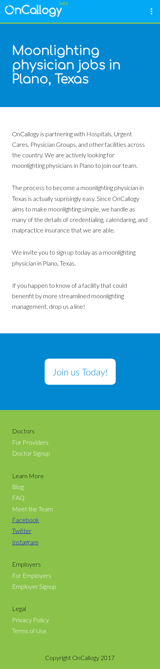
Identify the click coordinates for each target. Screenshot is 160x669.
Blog (18, 486)
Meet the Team (32, 508)
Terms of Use (29, 630)
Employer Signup (34, 586)
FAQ (18, 497)
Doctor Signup (31, 453)
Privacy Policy (30, 619)
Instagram (25, 542)
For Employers (31, 575)
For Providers (30, 442)
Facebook (25, 519)
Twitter (21, 530)
